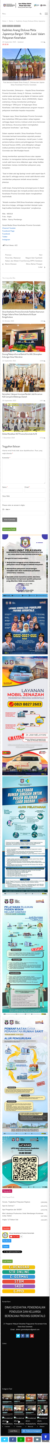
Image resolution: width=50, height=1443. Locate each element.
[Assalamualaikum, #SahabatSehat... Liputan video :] (42, 1410)
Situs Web (6, 496)
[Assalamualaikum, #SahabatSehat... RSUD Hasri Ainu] (19, 1399)
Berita (4, 26)
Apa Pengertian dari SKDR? (12, 1210)
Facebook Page (8, 231)
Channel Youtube (9, 228)
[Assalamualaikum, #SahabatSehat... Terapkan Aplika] (7, 1399)
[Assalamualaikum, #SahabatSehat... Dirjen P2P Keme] (7, 1410)
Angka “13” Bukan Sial (10, 1220)
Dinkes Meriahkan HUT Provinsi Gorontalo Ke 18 (19, 434)
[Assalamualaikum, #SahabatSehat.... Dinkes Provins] (31, 1410)
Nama (5, 487)
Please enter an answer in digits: (13, 505)
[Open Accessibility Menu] (46, 1436)
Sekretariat (17, 26)
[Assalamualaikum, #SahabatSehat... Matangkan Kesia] (19, 1410)
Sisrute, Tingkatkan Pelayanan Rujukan (16, 1202)
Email (27, 487)
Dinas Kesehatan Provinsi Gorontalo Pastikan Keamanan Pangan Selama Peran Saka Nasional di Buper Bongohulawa (23, 314)
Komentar (6, 458)
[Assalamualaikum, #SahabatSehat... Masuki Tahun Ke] (31, 1422)
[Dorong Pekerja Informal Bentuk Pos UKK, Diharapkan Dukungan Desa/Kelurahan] (23, 325)
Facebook (6, 234)
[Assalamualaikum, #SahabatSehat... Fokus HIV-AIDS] (31, 1399)
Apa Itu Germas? (8, 1206)
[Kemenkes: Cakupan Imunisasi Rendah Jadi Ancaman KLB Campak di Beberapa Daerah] (23, 365)
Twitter (4, 237)
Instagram (6, 239)
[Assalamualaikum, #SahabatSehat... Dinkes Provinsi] (42, 1399)
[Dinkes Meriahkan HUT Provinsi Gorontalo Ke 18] (23, 405)
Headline (10, 26)
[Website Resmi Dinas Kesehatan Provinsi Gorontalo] (25, 5)
